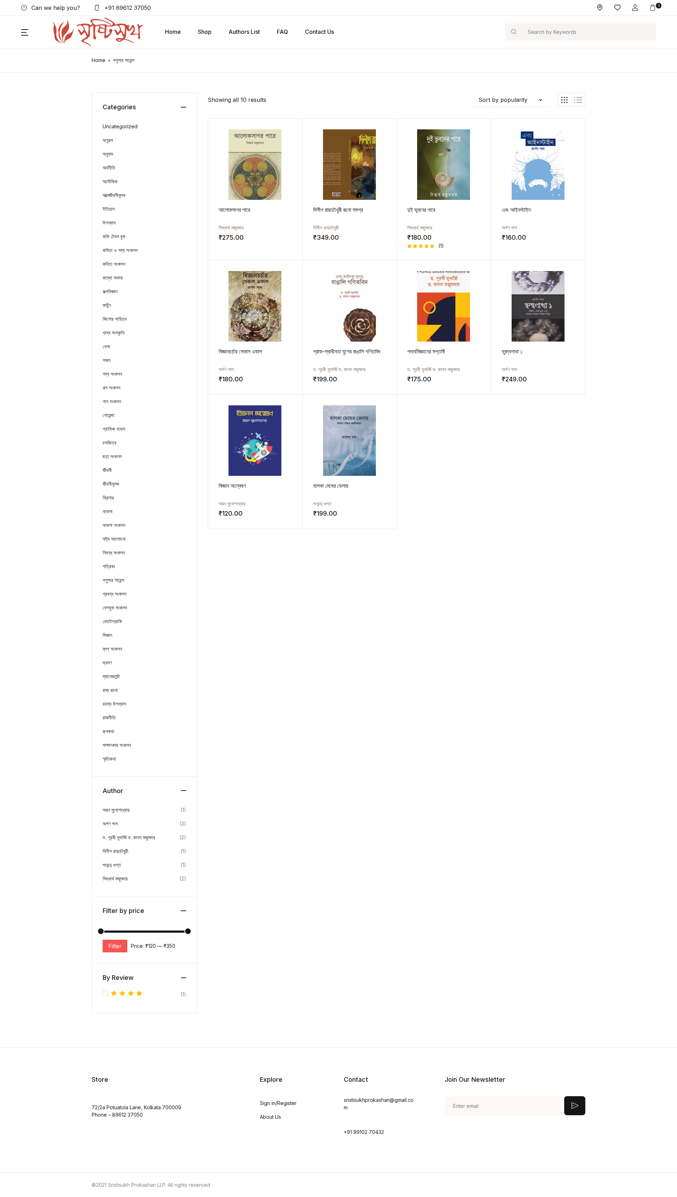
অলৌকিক (110, 181)
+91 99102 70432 (364, 1132)
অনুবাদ (108, 154)
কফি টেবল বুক (114, 236)
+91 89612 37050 (127, 7)
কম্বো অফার (113, 278)
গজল (106, 360)
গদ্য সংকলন (112, 374)
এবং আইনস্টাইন (516, 209)
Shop (205, 31)
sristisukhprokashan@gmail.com (379, 1103)
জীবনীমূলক (111, 484)
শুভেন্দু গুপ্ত (322, 504)
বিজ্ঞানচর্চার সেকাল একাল (240, 351)
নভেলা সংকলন (114, 525)
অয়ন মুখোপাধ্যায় (232, 504)
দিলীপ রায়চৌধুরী (326, 228)
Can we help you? (55, 7)
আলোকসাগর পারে (234, 209)
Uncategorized (120, 126)
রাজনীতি (109, 717)
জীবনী (107, 470)
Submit (574, 1105)
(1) (148, 994)
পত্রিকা (109, 566)
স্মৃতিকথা (109, 759)
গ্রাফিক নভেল (114, 429)
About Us (270, 1117)
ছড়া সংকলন (112, 456)
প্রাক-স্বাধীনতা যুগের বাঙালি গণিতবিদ (346, 351)
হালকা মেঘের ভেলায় (330, 485)
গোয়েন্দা (108, 415)
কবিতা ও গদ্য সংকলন (120, 250)
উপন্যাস (109, 223)
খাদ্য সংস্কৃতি (114, 333)
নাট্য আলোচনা (114, 539)
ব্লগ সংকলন (112, 649)
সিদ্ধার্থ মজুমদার (231, 228)
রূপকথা (108, 731)
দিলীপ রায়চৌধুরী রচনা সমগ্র (338, 209)
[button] (635, 7)
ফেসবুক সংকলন (115, 607)
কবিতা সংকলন (114, 264)
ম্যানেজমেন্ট (111, 676)
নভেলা (107, 511)
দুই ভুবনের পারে (421, 209)
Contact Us (319, 31)
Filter (115, 946)
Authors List (244, 31)
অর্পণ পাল (509, 228)
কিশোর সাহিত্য (115, 319)
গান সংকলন (112, 401)
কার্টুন (107, 305)
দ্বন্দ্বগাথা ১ (512, 351)
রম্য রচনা (110, 690)
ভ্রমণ (107, 662)
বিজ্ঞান (107, 635)
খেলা (106, 346)
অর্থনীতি (109, 168)
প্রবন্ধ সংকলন (114, 594)
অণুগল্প (108, 140)
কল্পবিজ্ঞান (110, 291)
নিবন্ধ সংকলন (114, 552)
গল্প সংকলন (111, 388)
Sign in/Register (278, 1103)
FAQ (282, 31)
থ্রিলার (108, 498)
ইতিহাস (109, 209)
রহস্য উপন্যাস (114, 704)
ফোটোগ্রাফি (112, 621)
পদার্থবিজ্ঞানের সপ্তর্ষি (426, 351)
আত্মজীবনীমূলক (114, 195)
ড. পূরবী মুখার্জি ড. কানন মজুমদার (339, 369)
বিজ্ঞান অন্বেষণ (232, 485)
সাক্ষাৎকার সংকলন (117, 745)
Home (173, 31)
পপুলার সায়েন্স (113, 580)
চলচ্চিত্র (109, 443)
